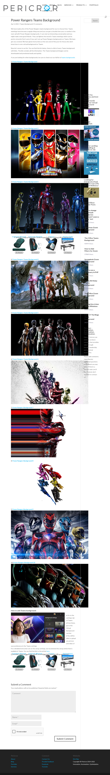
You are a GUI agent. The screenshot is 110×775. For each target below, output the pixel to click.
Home (44, 5)
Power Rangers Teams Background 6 (25, 359)
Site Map (76, 759)
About (52, 5)
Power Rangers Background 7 (22, 407)
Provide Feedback (48, 762)
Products (80, 5)
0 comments (38, 24)
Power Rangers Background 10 (24, 562)
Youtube (45, 767)
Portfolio (93, 5)
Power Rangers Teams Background (24, 61)
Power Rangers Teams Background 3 (25, 182)
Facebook (45, 764)
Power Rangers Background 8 (22, 461)
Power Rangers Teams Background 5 (25, 313)
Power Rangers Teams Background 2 (25, 128)
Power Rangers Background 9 (22, 509)
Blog (60, 5)
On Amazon (19, 252)
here (48, 651)
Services (67, 5)
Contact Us (47, 11)
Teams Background (26, 24)
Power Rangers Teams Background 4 (25, 259)
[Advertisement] (91, 58)
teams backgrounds (68, 57)
